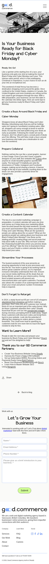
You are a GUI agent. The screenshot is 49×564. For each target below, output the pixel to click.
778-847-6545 (26, 556)
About (4, 542)
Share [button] (8, 378)
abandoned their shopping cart (15, 302)
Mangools (11, 367)
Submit (24, 490)
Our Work (6, 538)
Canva (39, 159)
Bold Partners (28, 360)
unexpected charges (35, 311)
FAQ (18, 534)
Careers (19, 542)
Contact (5, 546)
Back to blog (27, 392)
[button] (45, 6)
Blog (18, 538)
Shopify (39, 354)
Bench (41, 362)
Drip (25, 356)
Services (5, 534)
